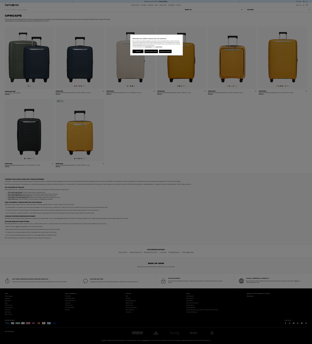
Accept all (138, 51)
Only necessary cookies (151, 51)
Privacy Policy (148, 46)
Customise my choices (165, 51)
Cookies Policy (158, 46)
